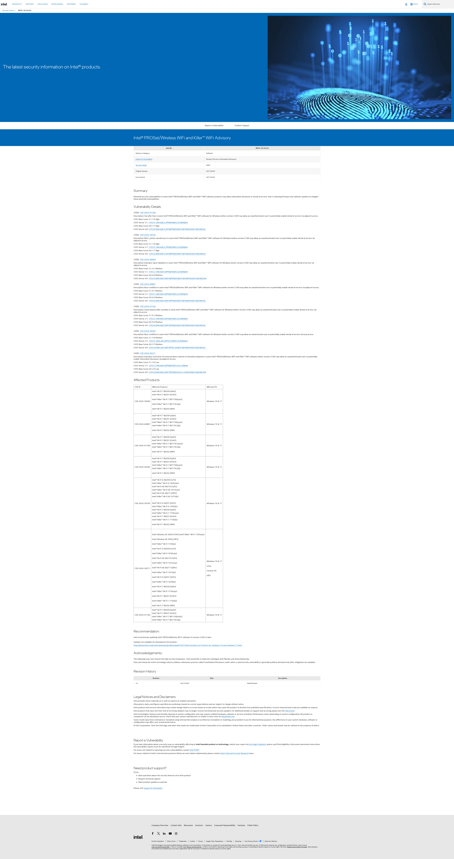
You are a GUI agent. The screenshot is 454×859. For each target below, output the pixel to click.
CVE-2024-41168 (148, 212)
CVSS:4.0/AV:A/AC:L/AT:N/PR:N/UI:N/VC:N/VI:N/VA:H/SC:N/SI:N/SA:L (177, 229)
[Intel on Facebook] (153, 834)
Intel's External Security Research (234, 753)
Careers (208, 825)
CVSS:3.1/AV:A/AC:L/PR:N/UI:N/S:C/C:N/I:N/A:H (168, 222)
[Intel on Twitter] (159, 834)
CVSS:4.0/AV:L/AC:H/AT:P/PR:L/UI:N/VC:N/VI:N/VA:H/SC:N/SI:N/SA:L (177, 347)
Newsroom (188, 825)
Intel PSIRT (194, 750)
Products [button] (17, 4)
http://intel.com (227, 716)
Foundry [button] (84, 4)
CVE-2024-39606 (148, 259)
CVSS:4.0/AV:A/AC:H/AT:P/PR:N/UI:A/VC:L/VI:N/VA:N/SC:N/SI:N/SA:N (177, 372)
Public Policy (252, 825)
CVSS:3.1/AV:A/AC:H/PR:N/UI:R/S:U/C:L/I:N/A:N (168, 365)
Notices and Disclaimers (194, 847)
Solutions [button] (43, 4)
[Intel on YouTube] (170, 834)
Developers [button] (57, 4)
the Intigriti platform (257, 744)
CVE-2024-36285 (148, 331)
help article (290, 711)
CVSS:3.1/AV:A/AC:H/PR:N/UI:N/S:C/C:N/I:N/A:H (168, 272)
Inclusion (241, 825)
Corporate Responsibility (224, 825)
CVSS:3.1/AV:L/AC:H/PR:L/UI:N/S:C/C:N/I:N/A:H (168, 341)
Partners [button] (71, 4)
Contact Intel (176, 825)
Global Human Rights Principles (297, 847)
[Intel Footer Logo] (138, 837)
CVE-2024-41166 (148, 306)
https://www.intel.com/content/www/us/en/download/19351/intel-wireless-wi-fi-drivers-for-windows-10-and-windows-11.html (188, 645)
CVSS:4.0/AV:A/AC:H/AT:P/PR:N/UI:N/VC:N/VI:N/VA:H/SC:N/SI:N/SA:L (177, 301)
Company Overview (160, 825)
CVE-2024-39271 (148, 353)
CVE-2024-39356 (148, 235)
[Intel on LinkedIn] (164, 834)
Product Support (242, 125)
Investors (199, 825)
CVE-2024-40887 (148, 284)
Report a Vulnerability (214, 125)
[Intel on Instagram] (176, 834)
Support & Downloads (153, 788)
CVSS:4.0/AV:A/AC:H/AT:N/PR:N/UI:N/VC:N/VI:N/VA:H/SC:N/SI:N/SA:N (177, 278)
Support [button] (30, 4)
